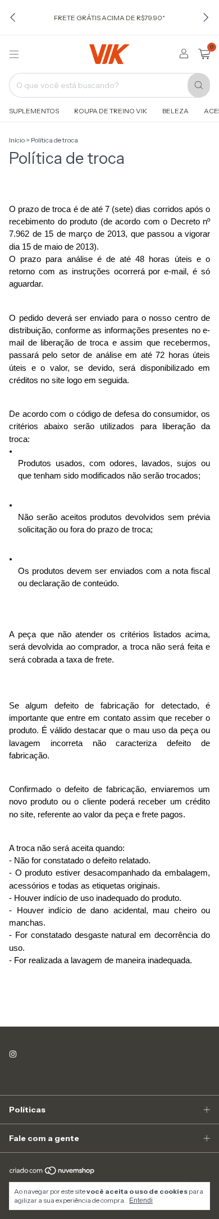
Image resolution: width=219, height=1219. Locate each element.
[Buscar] (199, 85)
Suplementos (34, 111)
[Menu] (14, 54)
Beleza (175, 111)
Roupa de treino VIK (110, 111)
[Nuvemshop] (52, 1173)
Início (17, 140)
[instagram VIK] (13, 1054)
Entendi (141, 1200)
